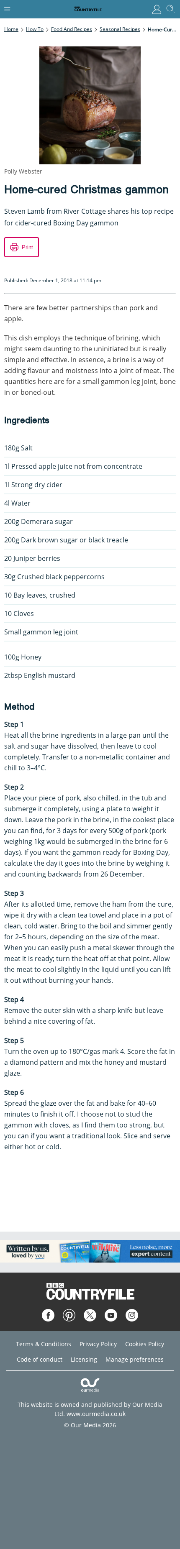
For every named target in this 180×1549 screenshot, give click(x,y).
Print (27, 247)
